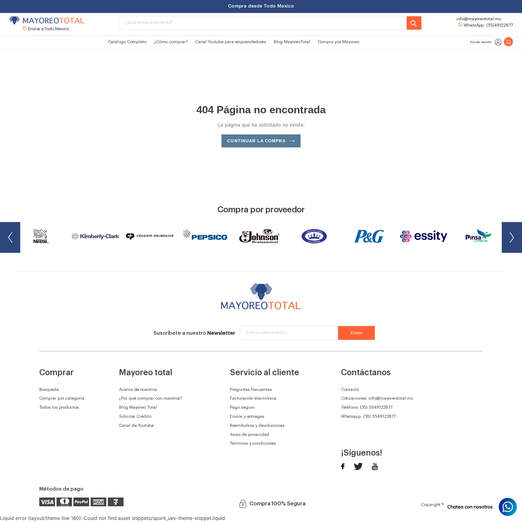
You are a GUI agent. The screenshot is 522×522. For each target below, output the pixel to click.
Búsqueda (49, 390)
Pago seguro (242, 407)
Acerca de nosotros (138, 390)
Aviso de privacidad (249, 435)
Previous (10, 237)
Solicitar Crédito (135, 416)
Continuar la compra (256, 140)
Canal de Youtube (136, 426)
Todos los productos (59, 407)
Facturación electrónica (253, 398)
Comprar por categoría (61, 398)
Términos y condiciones (253, 443)
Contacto (350, 390)
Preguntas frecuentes (251, 390)
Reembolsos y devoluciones (257, 426)
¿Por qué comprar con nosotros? (150, 398)
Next (512, 237)
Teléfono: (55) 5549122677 (367, 407)
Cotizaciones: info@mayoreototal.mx (377, 398)
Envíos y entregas (247, 416)
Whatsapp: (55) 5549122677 (368, 416)
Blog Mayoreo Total (137, 407)
